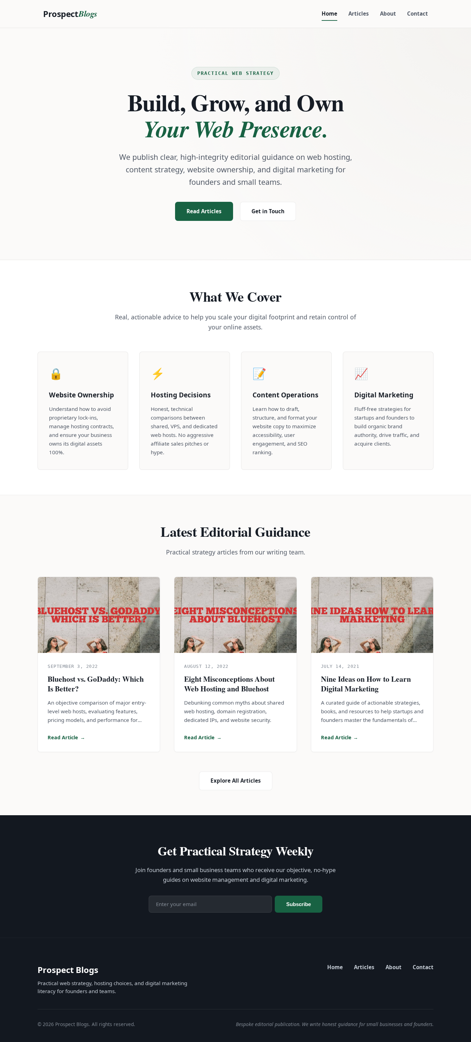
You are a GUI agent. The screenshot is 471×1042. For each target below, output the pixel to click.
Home (329, 13)
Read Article (66, 737)
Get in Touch (267, 211)
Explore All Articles (235, 780)
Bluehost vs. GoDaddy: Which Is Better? (96, 683)
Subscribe (298, 904)
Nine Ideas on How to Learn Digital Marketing (366, 683)
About (388, 13)
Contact (417, 13)
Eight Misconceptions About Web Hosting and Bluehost (229, 683)
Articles (358, 13)
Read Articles (204, 211)
